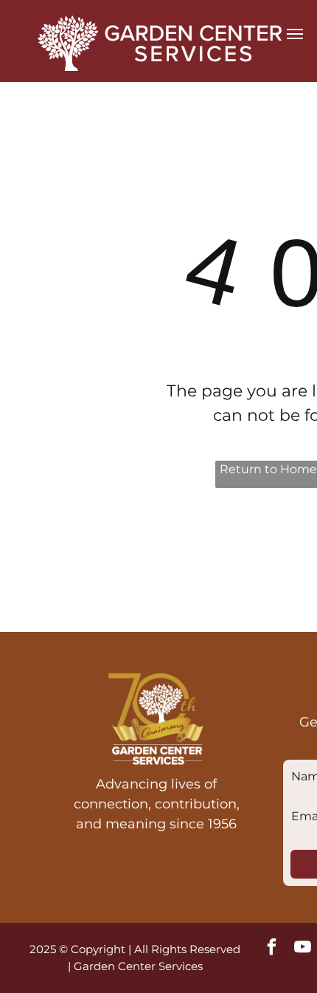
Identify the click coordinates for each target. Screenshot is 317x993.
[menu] (295, 34)
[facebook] (272, 948)
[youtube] (303, 948)
